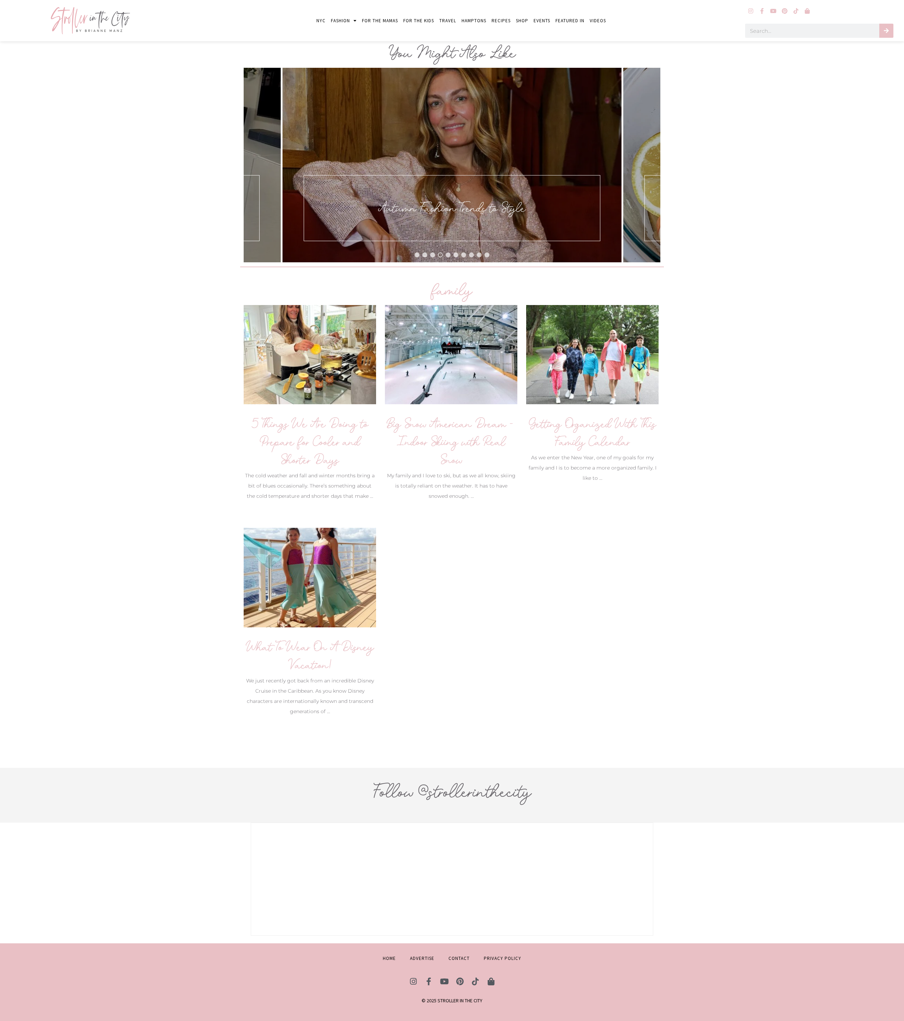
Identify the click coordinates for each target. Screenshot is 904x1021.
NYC (321, 21)
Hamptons (474, 21)
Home (389, 958)
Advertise (422, 958)
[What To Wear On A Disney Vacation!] (310, 577)
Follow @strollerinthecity (452, 792)
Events (542, 21)
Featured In (569, 21)
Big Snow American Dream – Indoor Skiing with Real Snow (451, 442)
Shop (522, 21)
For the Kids (418, 21)
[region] (452, 165)
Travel (447, 21)
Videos (598, 21)
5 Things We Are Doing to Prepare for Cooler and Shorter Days (310, 442)
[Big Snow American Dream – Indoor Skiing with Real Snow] (451, 354)
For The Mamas (380, 21)
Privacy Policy (502, 958)
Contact (459, 958)
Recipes (501, 21)
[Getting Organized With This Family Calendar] (592, 354)
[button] (452, 165)
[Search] (886, 31)
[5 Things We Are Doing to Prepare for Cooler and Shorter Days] (310, 354)
